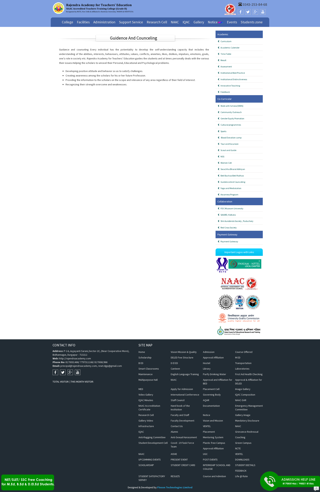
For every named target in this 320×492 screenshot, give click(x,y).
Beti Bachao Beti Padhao (232, 175)
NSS (222, 156)
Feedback (225, 92)
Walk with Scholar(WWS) (231, 105)
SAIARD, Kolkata (228, 214)
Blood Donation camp (230, 137)
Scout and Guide (228, 150)
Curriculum (225, 41)
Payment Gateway (229, 241)
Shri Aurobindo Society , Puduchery (236, 221)
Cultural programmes (230, 124)
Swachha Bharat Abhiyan (232, 169)
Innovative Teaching (230, 85)
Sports (223, 131)
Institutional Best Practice (232, 72)
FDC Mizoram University (231, 208)
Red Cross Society (228, 227)
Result (223, 60)
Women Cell (226, 162)
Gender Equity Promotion (232, 118)
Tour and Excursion (229, 143)
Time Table (225, 54)
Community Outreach (231, 112)
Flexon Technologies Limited (174, 487)
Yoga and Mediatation (230, 188)
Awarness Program (229, 194)
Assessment (226, 66)
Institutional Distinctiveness (233, 79)
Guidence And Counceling (232, 182)
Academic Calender (229, 47)
